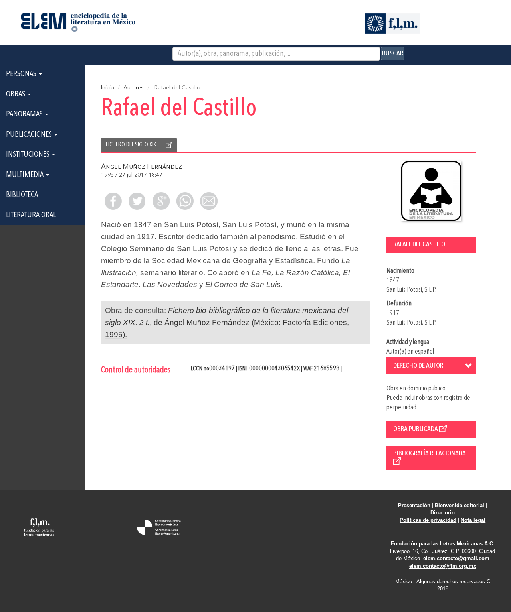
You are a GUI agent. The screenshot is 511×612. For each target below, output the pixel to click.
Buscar (392, 53)
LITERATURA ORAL (31, 215)
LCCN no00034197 (213, 369)
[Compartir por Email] (209, 201)
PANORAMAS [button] (25, 114)
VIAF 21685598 (322, 369)
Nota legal (473, 520)
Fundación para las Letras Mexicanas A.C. (443, 544)
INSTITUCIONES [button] (28, 155)
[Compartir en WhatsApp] (185, 201)
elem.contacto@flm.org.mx (442, 566)
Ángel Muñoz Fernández (141, 166)
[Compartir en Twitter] (137, 201)
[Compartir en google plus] (161, 201)
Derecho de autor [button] (418, 365)
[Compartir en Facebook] (113, 201)
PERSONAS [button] (22, 74)
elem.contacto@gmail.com (456, 558)
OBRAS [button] (16, 94)
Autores (133, 88)
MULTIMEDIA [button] (25, 175)
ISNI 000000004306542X (269, 369)
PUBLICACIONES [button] (29, 135)
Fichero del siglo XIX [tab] (131, 145)
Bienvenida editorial (459, 505)
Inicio (107, 88)
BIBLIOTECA (22, 195)
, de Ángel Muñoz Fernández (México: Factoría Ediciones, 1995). (227, 322)
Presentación (414, 505)
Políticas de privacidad (428, 520)
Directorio (442, 513)
